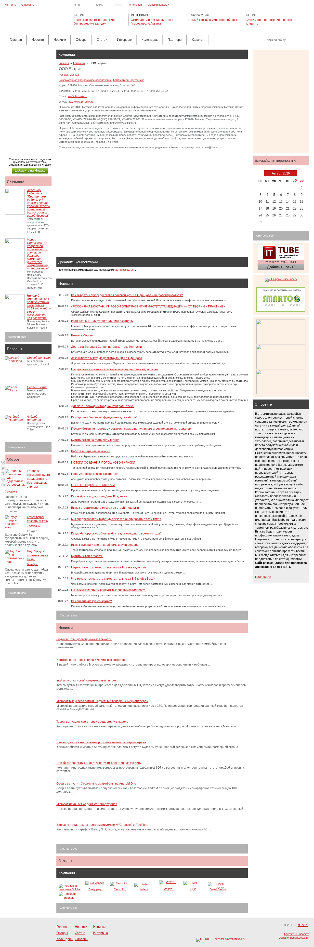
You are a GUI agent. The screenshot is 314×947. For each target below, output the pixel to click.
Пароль (98, 4)
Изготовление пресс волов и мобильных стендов (90, 660)
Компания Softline (69, 889)
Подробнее (263, 577)
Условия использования (294, 937)
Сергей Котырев (39, 358)
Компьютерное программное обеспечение (85, 80)
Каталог (198, 39)
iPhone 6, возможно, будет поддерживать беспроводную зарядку (38, 478)
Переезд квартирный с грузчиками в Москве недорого (108, 567)
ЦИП (193, 889)
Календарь (150, 39)
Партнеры (175, 39)
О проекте (27, 4)
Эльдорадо (95, 889)
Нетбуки (32, 564)
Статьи (80, 933)
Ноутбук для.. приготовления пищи (37, 555)
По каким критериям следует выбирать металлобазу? (108, 590)
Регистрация (135, 4)
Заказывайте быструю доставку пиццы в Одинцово (106, 358)
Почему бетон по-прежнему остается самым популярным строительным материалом (131, 428)
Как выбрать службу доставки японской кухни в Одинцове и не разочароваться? (127, 295)
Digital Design (218, 889)
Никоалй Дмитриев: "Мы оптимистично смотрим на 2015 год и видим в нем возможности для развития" (39, 307)
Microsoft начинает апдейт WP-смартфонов (86, 804)
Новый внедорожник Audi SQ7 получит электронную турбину (98, 763)
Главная (16, 39)
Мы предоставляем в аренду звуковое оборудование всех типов (116, 519)
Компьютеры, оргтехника (128, 80)
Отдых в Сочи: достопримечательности (84, 639)
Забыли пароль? (158, 4)
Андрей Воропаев (34, 418)
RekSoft (69, 897)
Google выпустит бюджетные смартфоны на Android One (96, 783)
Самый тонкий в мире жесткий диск (212, 20)
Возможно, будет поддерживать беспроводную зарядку (96, 21)
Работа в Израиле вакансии (90, 451)
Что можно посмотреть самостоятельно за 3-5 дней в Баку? (113, 578)
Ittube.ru (29, 20)
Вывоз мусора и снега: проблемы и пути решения (105, 545)
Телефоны (11, 491)
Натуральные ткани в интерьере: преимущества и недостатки (114, 369)
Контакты (10, 4)
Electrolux (120, 889)
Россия (63, 74)
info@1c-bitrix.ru (77, 96)
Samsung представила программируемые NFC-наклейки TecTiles (101, 825)
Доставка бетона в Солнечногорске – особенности (106, 346)
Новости (38, 39)
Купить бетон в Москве (87, 556)
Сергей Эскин (37, 387)
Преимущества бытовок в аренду (94, 474)
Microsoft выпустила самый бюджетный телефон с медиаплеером (102, 701)
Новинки (60, 39)
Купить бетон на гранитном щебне (95, 440)
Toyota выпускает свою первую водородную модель (92, 721)
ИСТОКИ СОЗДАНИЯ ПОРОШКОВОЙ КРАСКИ (103, 462)
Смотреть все (68, 615)
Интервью (124, 39)
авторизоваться (125, 269)
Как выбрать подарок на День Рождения (99, 496)
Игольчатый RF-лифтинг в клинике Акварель (102, 321)
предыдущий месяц (261, 173)
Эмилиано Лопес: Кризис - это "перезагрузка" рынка (152, 21)
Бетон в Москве (82, 335)
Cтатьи (102, 39)
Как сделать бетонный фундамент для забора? (104, 417)
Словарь (81, 939)
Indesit (144, 889)
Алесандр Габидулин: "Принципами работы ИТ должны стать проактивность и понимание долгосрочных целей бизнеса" (38, 202)
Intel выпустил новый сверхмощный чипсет (86, 680)
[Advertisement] (29, 99)
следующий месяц (301, 173)
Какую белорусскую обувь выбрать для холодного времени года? (116, 533)
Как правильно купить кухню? (91, 601)
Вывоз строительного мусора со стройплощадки (105, 507)
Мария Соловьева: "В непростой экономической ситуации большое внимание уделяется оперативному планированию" (38, 254)
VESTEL (169, 889)
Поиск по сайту (275, 40)
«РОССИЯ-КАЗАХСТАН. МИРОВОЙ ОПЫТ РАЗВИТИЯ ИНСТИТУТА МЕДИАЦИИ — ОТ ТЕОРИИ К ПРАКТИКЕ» (148, 306)
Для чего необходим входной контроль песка (102, 406)
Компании (79, 63)
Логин (76, 4)
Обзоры (81, 39)
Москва (74, 74)
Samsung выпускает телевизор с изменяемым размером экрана (101, 742)
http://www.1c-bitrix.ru (80, 101)
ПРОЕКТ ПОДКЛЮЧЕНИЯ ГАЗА (93, 485)
